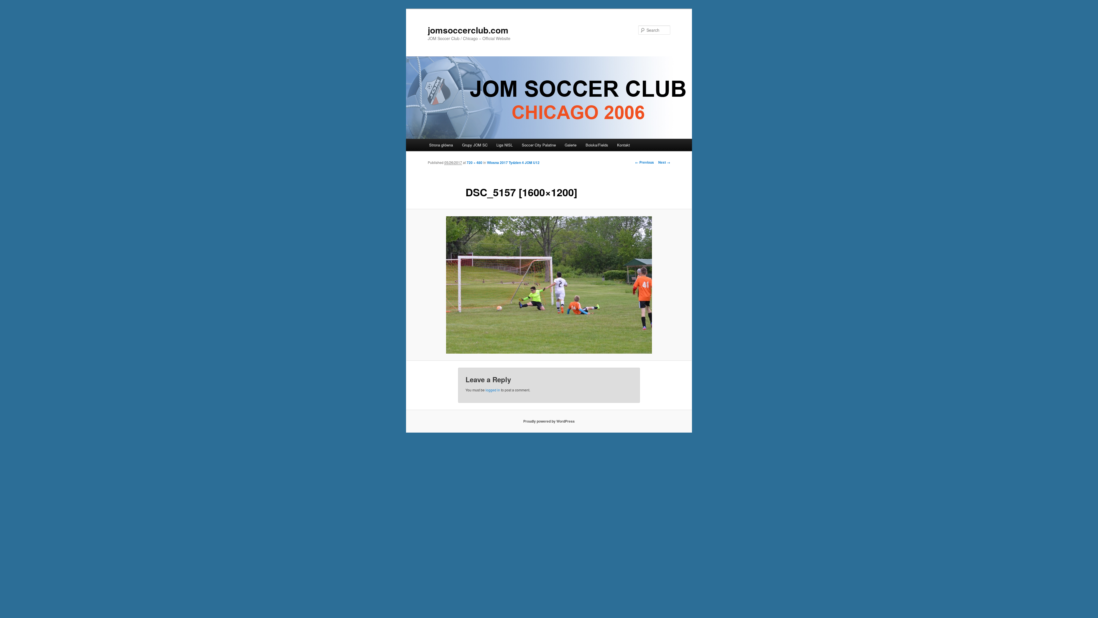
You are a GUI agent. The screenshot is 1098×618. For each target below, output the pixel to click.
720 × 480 (474, 162)
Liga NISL (504, 145)
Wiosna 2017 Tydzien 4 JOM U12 (513, 162)
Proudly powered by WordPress (549, 421)
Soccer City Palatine (539, 145)
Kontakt (623, 145)
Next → (664, 162)
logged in (493, 389)
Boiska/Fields (597, 145)
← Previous (644, 162)
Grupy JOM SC (475, 145)
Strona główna (441, 145)
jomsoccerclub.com (468, 30)
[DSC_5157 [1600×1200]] (549, 285)
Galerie (570, 145)
